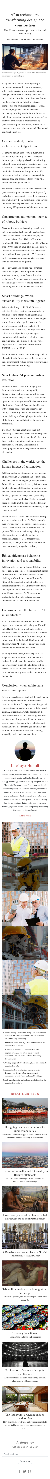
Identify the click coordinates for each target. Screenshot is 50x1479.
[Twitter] (24, 1471)
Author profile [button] (25, 815)
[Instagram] (29, 1471)
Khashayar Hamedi (33, 39)
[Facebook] (20, 1471)
